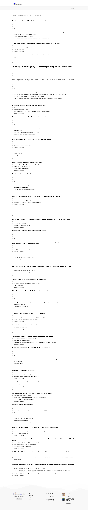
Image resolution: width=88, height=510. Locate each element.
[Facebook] (17, 499)
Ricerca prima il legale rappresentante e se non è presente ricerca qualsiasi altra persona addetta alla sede (31, 384)
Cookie (30, 499)
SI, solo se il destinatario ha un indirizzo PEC (21, 433)
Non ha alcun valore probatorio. (19, 261)
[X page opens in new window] (73, 1)
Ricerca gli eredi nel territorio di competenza (21, 420)
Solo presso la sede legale (18, 153)
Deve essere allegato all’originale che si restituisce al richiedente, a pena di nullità (27, 283)
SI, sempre (15, 429)
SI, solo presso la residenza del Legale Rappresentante (23, 296)
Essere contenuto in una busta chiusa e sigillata (21, 306)
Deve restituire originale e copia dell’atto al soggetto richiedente (24, 189)
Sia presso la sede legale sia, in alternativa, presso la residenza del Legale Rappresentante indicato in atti (31, 157)
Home (30, 493)
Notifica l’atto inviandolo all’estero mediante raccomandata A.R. (24, 399)
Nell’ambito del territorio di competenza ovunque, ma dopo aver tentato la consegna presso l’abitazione (30, 179)
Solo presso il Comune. (17, 61)
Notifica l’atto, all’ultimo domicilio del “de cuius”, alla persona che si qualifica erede (27, 422)
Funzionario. (15, 236)
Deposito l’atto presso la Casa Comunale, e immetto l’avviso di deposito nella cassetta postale (29, 96)
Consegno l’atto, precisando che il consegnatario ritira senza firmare (25, 444)
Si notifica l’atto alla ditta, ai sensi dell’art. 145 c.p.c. (22, 372)
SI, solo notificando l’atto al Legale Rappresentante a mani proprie (24, 329)
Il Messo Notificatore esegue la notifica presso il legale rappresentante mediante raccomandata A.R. (30, 245)
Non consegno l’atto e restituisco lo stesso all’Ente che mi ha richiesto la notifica (27, 442)
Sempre (15, 57)
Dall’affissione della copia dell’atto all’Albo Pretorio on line (23, 36)
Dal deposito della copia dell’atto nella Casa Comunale (22, 24)
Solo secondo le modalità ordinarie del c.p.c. (21, 109)
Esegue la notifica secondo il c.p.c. (19, 130)
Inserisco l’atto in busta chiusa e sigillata (20, 45)
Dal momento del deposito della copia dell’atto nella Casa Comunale (25, 34)
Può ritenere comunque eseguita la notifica (21, 191)
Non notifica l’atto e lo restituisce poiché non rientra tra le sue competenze (26, 274)
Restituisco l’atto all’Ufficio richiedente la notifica (21, 168)
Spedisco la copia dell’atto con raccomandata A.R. (22, 166)
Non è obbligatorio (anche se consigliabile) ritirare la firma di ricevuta (25, 338)
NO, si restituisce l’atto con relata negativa (20, 327)
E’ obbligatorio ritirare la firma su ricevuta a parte (22, 340)
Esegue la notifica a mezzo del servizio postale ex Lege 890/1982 (24, 134)
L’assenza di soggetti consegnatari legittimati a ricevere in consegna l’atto (26, 319)
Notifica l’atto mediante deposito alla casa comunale (22, 395)
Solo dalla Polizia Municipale (18, 353)
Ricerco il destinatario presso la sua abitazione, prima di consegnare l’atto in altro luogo (28, 47)
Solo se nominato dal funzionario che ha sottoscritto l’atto (23, 145)
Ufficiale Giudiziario (17, 234)
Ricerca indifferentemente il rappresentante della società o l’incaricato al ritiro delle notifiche (29, 386)
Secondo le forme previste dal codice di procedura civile (23, 351)
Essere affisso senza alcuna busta (19, 308)
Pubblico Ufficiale (16, 233)
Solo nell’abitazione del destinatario (19, 59)
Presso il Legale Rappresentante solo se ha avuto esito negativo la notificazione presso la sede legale (30, 155)
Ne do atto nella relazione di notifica (19, 210)
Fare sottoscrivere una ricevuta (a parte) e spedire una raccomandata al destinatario (27, 202)
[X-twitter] (19, 499)
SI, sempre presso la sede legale (19, 293)
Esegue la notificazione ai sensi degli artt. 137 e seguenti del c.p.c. (24, 270)
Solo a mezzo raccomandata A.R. (19, 107)
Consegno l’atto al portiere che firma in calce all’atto (22, 83)
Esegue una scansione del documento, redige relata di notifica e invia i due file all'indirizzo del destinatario (31, 456)
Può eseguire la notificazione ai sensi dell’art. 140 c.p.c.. (23, 187)
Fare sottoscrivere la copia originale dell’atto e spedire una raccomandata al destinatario (28, 200)
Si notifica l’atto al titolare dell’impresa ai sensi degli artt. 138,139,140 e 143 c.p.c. (27, 376)
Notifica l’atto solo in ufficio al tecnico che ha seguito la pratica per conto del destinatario (28, 272)
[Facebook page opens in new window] (71, 1)
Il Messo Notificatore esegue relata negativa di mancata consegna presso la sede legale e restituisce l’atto (31, 247)
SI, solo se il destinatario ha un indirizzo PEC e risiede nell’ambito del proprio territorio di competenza (30, 431)
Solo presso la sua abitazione (18, 177)
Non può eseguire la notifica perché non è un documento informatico (25, 454)
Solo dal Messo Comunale (18, 361)
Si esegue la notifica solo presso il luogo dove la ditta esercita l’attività (25, 374)
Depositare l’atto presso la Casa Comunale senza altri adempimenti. (25, 73)
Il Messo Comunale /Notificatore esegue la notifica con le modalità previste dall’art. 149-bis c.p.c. (29, 468)
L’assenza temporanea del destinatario (20, 315)
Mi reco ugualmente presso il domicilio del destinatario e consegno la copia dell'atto (27, 164)
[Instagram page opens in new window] (75, 1)
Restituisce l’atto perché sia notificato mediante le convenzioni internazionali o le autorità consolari (30, 397)
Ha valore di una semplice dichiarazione (20, 259)
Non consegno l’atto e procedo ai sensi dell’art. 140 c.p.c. (23, 446)
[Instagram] (21, 499)
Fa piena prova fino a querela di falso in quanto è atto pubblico (24, 257)
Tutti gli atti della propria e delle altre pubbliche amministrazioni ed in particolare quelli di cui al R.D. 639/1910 (31, 410)
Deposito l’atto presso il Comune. (19, 49)
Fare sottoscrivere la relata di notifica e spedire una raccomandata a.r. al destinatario (27, 198)
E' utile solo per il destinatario (18, 285)
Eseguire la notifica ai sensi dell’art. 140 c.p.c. (21, 72)
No (14, 221)
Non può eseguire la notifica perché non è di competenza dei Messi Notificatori (26, 132)
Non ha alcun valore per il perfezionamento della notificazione (24, 281)
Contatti (30, 501)
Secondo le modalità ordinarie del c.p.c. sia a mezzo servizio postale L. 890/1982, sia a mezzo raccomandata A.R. (32, 111)
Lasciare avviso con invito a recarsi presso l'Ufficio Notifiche (23, 70)
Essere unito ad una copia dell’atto (19, 304)
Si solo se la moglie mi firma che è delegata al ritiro (22, 225)
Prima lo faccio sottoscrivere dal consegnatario (21, 214)
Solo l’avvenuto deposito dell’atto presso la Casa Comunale (23, 122)
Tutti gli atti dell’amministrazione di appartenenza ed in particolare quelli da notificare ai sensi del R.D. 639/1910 (32, 408)
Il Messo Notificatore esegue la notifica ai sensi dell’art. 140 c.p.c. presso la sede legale (28, 249)
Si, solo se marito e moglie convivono (20, 223)
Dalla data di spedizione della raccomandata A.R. (22, 23)
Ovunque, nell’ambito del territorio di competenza (22, 176)
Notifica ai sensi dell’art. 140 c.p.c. (19, 119)
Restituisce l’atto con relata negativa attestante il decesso (23, 418)
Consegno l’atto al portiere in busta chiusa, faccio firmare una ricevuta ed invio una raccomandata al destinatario (32, 86)
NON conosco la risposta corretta (19, 28)
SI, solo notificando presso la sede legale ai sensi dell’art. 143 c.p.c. (24, 331)
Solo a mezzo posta (17, 350)
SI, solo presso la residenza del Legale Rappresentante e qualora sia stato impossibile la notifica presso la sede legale (33, 294)
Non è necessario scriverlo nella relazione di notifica (22, 212)
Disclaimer (31, 495)
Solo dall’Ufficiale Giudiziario (18, 363)
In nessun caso (16, 143)
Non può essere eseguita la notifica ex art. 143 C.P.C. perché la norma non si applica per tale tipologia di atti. (31, 38)
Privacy (30, 497)
